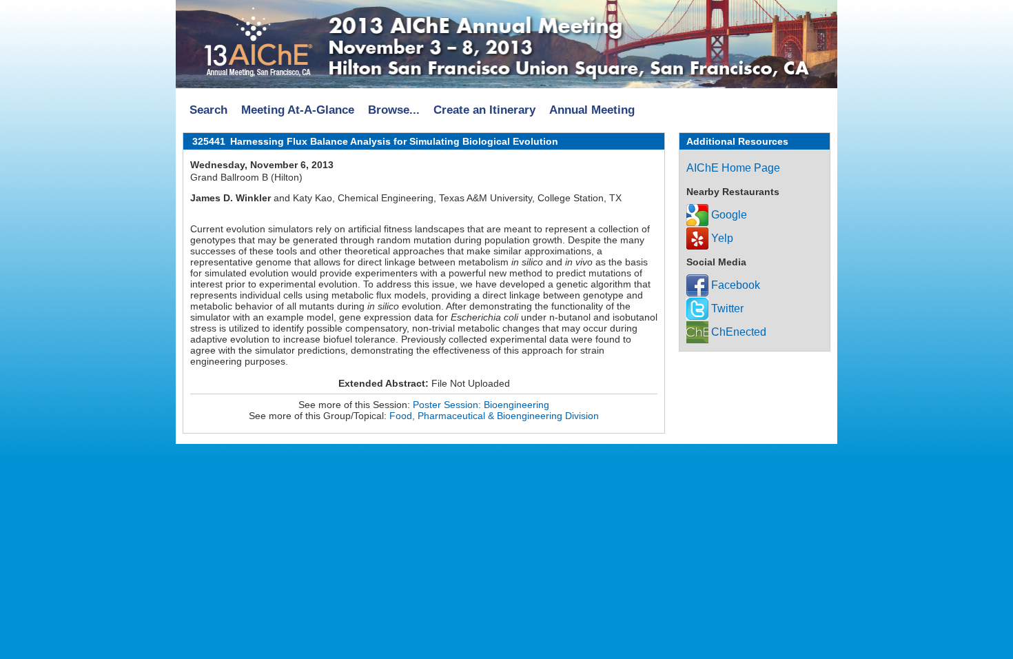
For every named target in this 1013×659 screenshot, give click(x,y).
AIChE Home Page (733, 168)
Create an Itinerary (484, 109)
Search (208, 109)
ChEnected (737, 332)
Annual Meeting (592, 109)
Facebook (734, 285)
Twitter (726, 308)
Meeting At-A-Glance (297, 109)
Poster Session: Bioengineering (481, 404)
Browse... (394, 109)
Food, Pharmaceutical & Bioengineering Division (494, 415)
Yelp (720, 238)
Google (727, 215)
